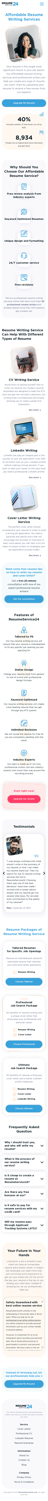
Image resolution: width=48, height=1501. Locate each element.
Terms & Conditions (24, 1482)
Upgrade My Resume (24, 103)
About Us (24, 1456)
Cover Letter (24, 1429)
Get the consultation (24, 599)
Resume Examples (24, 1443)
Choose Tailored (24, 982)
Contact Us (24, 1460)
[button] (42, 3)
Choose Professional (24, 1044)
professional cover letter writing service (23, 1320)
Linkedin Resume (24, 1438)
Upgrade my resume (24, 799)
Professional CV (24, 1434)
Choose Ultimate (24, 1109)
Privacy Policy (24, 1477)
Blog (24, 1465)
